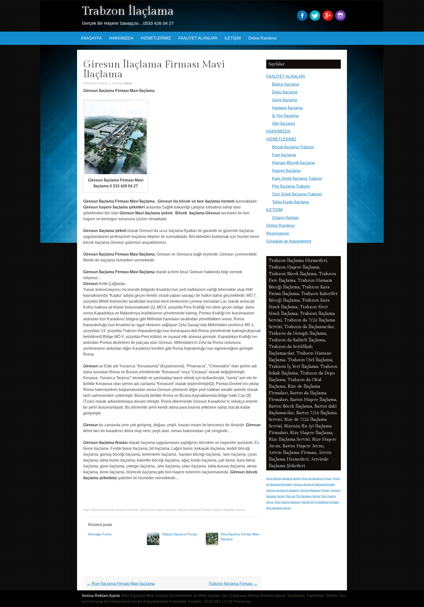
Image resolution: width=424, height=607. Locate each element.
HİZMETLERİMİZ (156, 38)
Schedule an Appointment (288, 241)
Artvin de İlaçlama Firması (316, 478)
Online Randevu (262, 38)
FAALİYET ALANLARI (197, 38)
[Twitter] (315, 19)
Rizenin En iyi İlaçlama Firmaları (320, 502)
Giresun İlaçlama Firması (194, 510)
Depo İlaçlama (284, 92)
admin (127, 83)
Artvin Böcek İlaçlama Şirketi (283, 478)
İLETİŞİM (233, 38)
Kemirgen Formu (100, 534)
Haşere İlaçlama (286, 170)
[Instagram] (341, 19)
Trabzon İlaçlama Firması (180, 534)
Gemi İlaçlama (284, 100)
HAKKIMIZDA (121, 38)
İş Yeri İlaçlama (285, 116)
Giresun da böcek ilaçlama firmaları (114, 510)
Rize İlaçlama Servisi (278, 507)
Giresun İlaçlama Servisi (228, 510)
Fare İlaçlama (284, 155)
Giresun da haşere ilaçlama (158, 510)
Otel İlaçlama (283, 123)
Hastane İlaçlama (287, 108)
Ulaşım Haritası (285, 218)
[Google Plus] (328, 19)
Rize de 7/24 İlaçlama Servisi (303, 496)
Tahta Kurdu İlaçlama (290, 202)
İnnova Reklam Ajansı (101, 596)
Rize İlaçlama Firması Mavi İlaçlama (121, 583)
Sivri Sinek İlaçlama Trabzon (297, 194)
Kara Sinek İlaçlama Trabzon (297, 178)
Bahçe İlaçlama (285, 84)
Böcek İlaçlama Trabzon (293, 147)
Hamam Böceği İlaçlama (293, 163)
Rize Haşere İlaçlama (287, 502)
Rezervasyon (277, 233)
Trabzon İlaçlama (128, 11)
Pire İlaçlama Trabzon (291, 186)
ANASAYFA (91, 38)
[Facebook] (303, 19)
